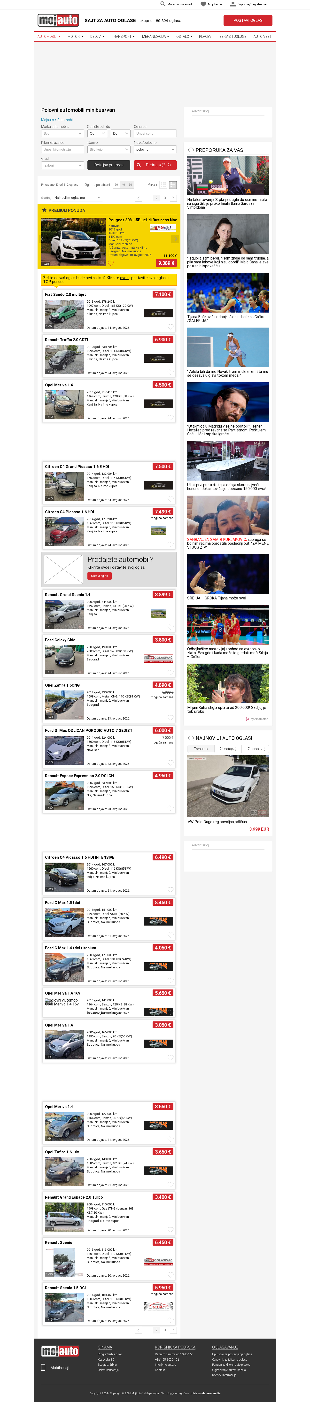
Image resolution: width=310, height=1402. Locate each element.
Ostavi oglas (99, 576)
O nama (105, 1347)
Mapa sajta (152, 1393)
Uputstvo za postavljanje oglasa (232, 1354)
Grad (45, 158)
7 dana (256, 749)
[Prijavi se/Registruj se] (271, 5)
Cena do (140, 126)
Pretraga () (158, 165)
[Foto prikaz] (163, 185)
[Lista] (173, 185)
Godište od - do (98, 126)
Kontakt (160, 1370)
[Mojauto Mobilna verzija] (43, 1370)
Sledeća (173, 198)
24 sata (228, 749)
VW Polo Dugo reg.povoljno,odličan (217, 822)
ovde (124, 278)
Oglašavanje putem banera (229, 1370)
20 (116, 184)
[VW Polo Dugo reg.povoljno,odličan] (228, 815)
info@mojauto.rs (165, 1364)
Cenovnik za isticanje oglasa (229, 1359)
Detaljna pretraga (109, 165)
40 (123, 184)
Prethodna (138, 198)
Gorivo (92, 142)
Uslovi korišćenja (108, 1370)
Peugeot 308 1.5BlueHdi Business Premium (147, 220)
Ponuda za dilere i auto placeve (231, 1364)
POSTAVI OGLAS (248, 20)
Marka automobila (55, 126)
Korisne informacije (224, 1375)
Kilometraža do (52, 142)
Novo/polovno (145, 142)
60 (130, 184)
